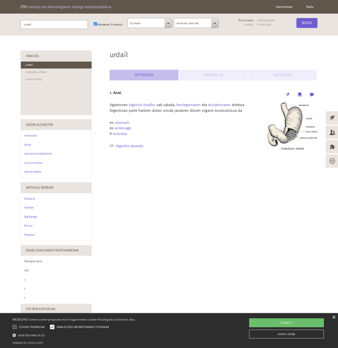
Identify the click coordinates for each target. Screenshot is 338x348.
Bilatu (307, 23)
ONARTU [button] (286, 323)
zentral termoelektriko (38, 153)
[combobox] (149, 24)
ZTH (66, 6)
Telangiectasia (33, 261)
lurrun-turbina (33, 162)
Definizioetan (266, 20)
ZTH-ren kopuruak (40, 309)
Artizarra (29, 198)
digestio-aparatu (130, 145)
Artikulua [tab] (282, 74)
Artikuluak (264, 24)
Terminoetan (246, 20)
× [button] (334, 317)
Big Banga (30, 216)
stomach (122, 122)
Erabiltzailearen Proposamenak (52, 250)
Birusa (28, 225)
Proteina (29, 234)
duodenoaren (219, 104)
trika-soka (30, 135)
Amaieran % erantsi (110, 24)
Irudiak (248, 24)
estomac (120, 133)
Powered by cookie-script (27, 343)
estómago (123, 128)
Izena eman (284, 7)
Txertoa (28, 207)
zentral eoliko (32, 171)
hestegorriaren (188, 104)
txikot (27, 144)
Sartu (310, 7)
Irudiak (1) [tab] (213, 74)
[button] (74, 335)
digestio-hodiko (142, 104)
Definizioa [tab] (144, 74)
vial (26, 270)
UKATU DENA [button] (286, 334)
